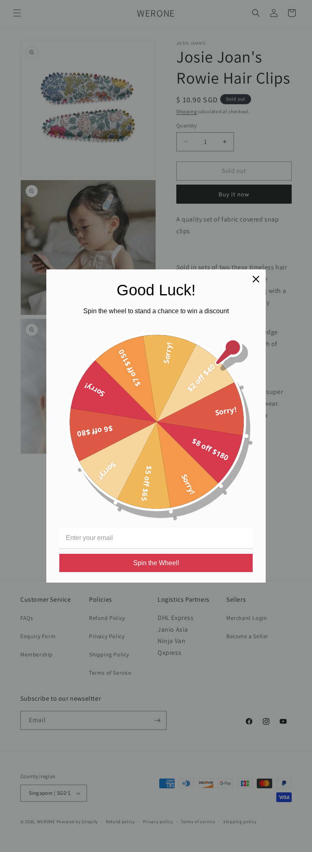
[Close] (256, 279)
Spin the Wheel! (156, 562)
